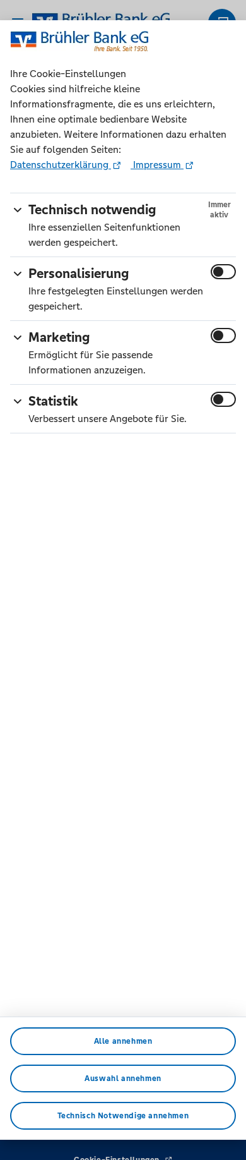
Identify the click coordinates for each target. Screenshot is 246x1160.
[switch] (223, 271)
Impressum (157, 165)
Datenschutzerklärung (60, 165)
